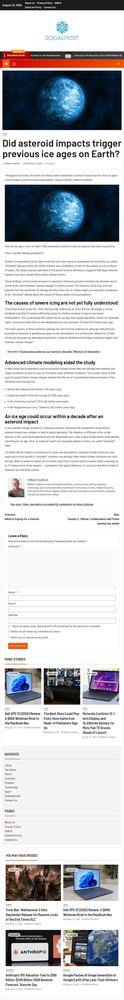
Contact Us (50, 7)
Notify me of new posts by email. (29, 637)
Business (10, 970)
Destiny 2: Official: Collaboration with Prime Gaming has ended (93, 519)
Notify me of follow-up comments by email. (35, 631)
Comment (14, 546)
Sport (8, 791)
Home (8, 765)
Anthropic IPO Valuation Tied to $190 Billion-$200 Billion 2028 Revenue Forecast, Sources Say (31, 980)
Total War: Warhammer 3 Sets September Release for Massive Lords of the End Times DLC (32, 914)
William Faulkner (13, 163)
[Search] (119, 64)
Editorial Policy (33, 7)
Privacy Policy (44, 3)
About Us (30, 3)
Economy (10, 778)
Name (12, 592)
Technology (11, 787)
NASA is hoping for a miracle (22, 517)
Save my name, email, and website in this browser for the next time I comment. (56, 626)
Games (8, 905)
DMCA (58, 3)
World (8, 774)
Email (12, 603)
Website (13, 615)
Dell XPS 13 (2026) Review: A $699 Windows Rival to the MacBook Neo (23, 718)
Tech (4, 134)
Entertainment (12, 796)
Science (9, 782)
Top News (10, 769)
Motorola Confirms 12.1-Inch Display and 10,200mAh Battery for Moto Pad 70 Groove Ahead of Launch (99, 722)
